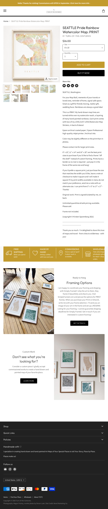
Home (5, 21)
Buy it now (84, 73)
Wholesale (27, 497)
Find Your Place (16, 497)
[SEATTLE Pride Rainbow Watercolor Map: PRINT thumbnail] (7, 89)
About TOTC (38, 497)
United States (13, 480)
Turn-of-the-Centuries (78, 36)
